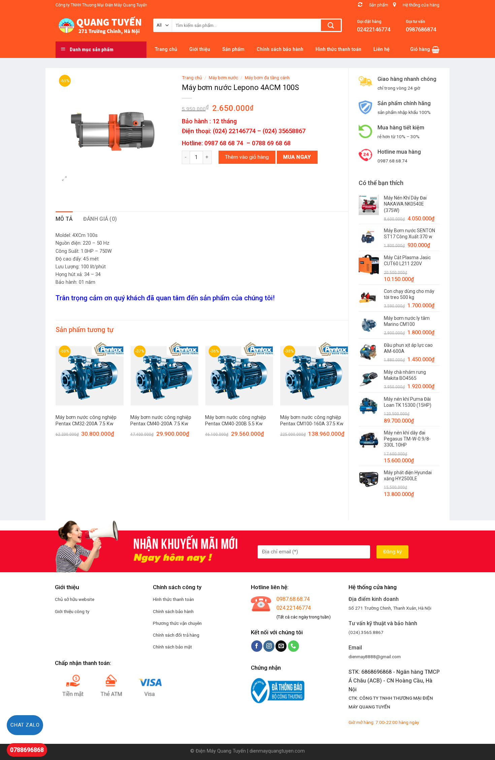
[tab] (64, 219)
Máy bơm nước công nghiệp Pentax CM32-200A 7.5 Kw (86, 421)
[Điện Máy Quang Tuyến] (99, 26)
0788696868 (27, 749)
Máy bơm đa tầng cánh (267, 77)
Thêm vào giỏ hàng (247, 157)
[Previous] (56, 395)
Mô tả (64, 219)
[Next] (348, 395)
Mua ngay (297, 157)
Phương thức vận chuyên (177, 623)
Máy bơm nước (223, 77)
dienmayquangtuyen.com (277, 751)
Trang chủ (192, 77)
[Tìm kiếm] (331, 25)
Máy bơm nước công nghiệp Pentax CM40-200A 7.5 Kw (160, 421)
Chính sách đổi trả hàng (176, 635)
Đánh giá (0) (100, 219)
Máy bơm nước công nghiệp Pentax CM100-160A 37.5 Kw (311, 421)
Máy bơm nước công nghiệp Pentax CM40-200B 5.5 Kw (235, 421)
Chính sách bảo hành (173, 611)
